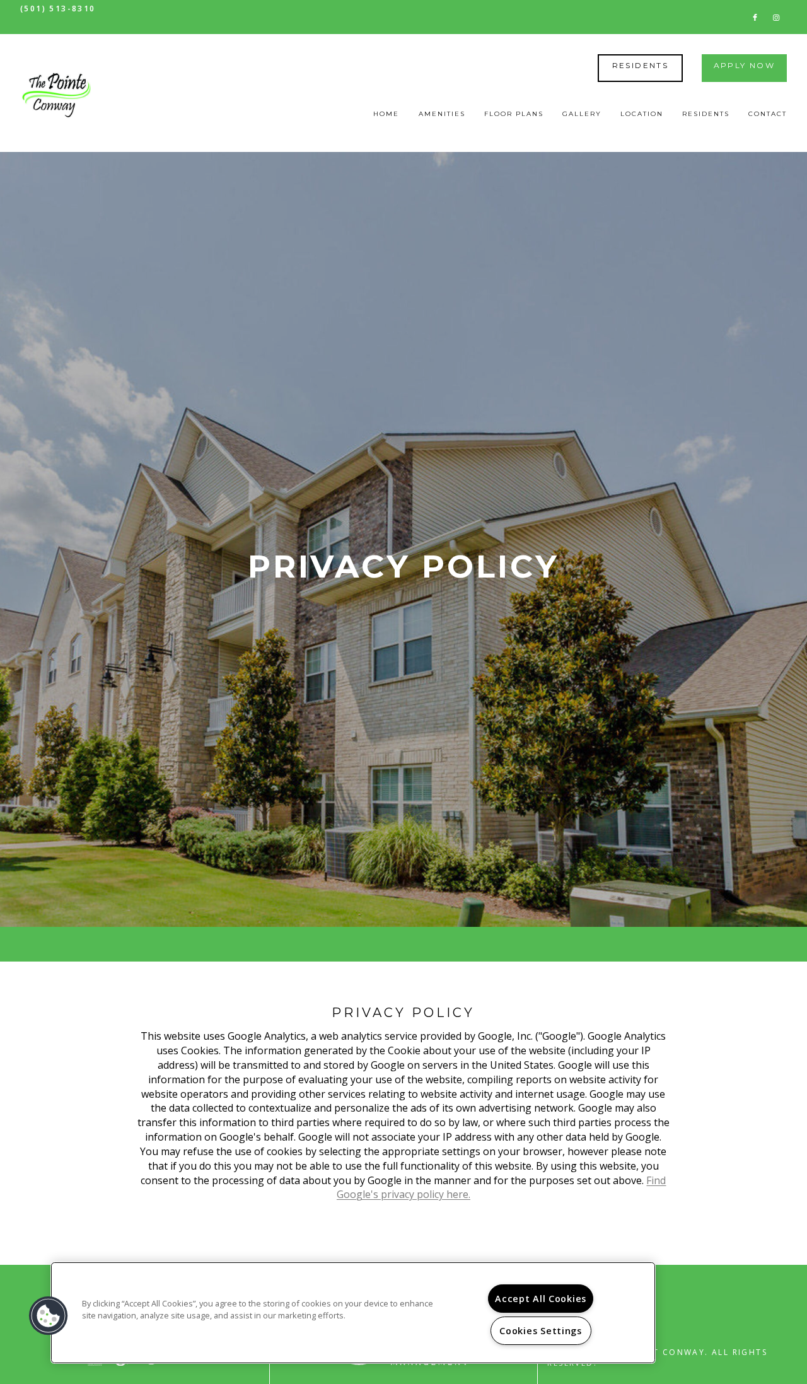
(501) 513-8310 (58, 8)
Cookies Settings (540, 1331)
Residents (640, 65)
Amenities (442, 114)
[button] (755, 16)
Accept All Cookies (540, 1299)
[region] (353, 1313)
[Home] (56, 93)
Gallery (581, 114)
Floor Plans (513, 114)
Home (386, 114)
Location (641, 114)
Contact (767, 114)
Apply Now (744, 65)
